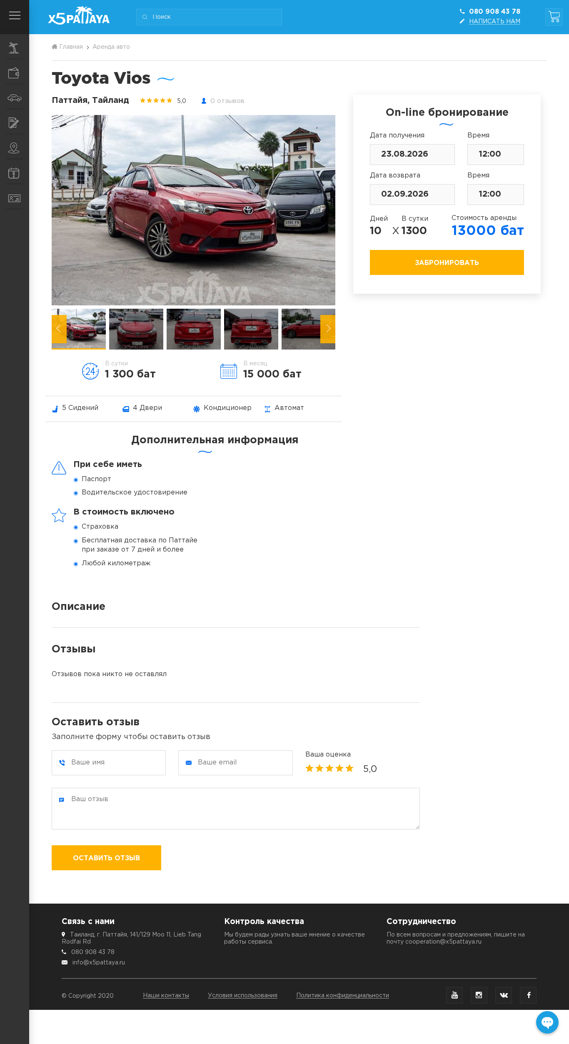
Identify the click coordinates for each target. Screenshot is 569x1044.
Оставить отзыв (106, 858)
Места (14, 146)
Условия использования (242, 995)
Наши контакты (166, 995)
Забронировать (447, 263)
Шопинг (14, 71)
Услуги (14, 121)
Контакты (14, 196)
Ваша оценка (328, 755)
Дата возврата (395, 175)
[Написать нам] (547, 1022)
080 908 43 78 (93, 952)
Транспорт (14, 96)
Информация (14, 171)
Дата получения (397, 135)
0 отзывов (227, 101)
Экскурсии (14, 46)
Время (478, 135)
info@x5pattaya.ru (98, 962)
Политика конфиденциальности (342, 995)
